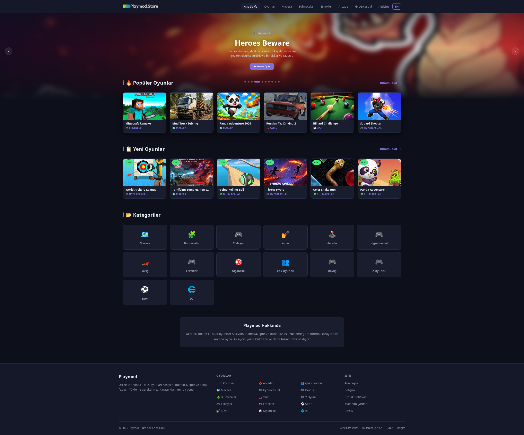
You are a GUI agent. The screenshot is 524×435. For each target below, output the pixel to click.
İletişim (383, 6)
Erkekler (326, 6)
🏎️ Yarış (264, 397)
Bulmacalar (306, 6)
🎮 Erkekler (266, 404)
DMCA (348, 411)
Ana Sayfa (250, 6)
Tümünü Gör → (390, 83)
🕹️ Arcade (266, 383)
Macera (287, 6)
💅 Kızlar (222, 411)
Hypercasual (363, 6)
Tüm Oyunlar (225, 383)
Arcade (343, 6)
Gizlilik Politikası (355, 397)
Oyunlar (269, 6)
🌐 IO (304, 411)
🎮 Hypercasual (269, 390)
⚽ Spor (306, 404)
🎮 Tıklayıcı (224, 404)
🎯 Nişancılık (268, 411)
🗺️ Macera (223, 390)
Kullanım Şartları (356, 404)
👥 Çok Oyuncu (311, 383)
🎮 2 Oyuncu (309, 397)
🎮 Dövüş (307, 390)
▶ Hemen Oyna (262, 66)
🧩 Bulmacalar (226, 397)
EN (397, 6)
